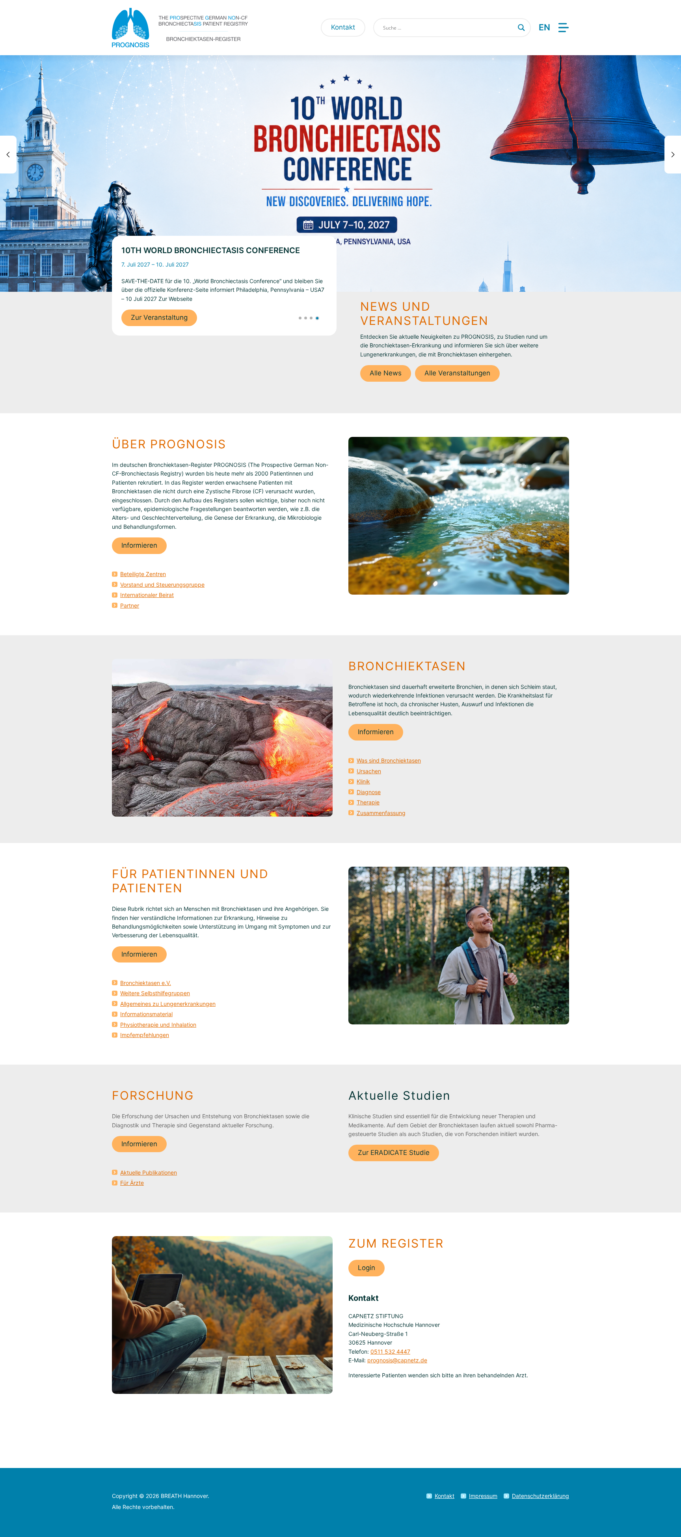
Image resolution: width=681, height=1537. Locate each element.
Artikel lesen (150, 328)
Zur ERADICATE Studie (394, 1152)
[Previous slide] (8, 154)
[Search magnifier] (521, 27)
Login (366, 1268)
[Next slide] (672, 154)
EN (544, 27)
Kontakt (343, 27)
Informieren (139, 545)
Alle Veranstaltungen (457, 373)
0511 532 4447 (390, 1351)
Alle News (386, 373)
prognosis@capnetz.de (397, 1360)
